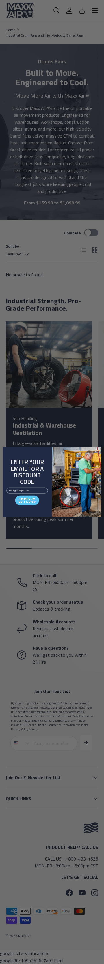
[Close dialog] (97, 450)
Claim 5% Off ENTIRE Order (27, 500)
